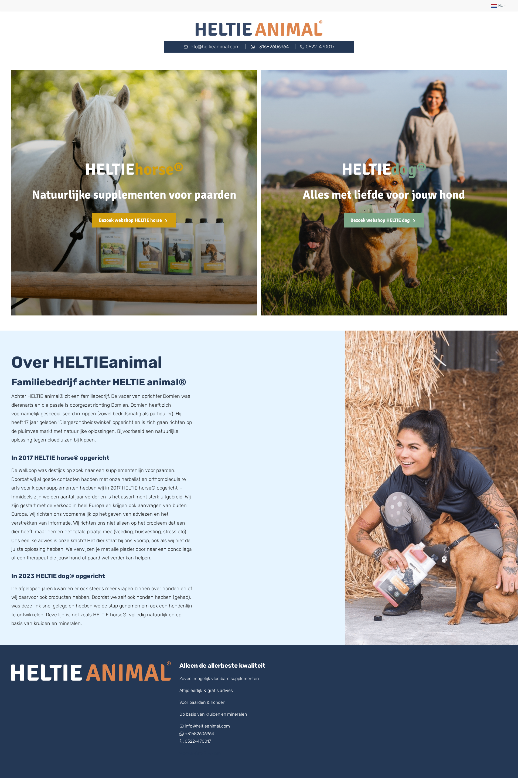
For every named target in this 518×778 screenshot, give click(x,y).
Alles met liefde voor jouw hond (384, 195)
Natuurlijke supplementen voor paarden (134, 195)
